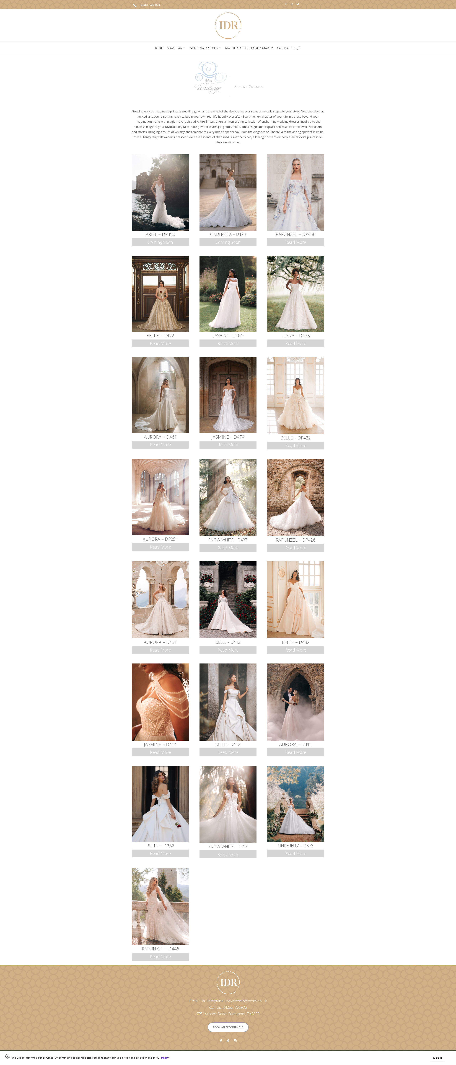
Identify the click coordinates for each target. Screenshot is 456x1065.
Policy (165, 1057)
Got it (437, 1057)
